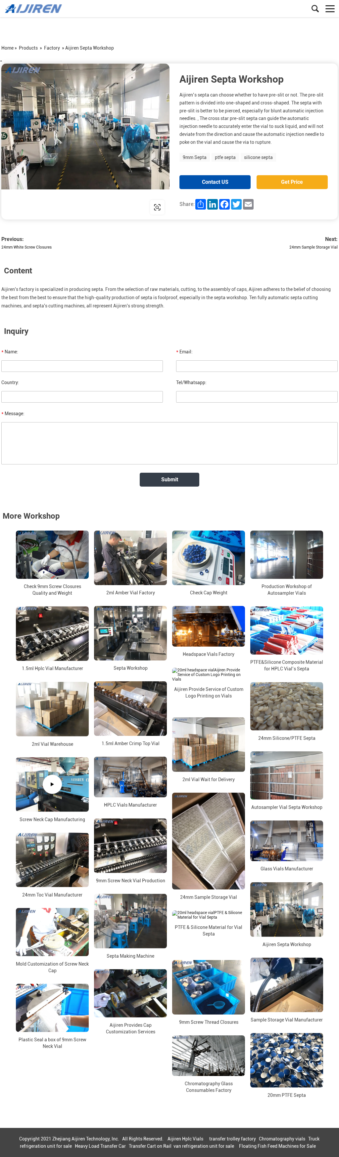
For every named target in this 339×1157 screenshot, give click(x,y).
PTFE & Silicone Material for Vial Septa (208, 931)
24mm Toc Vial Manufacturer (52, 894)
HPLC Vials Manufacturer (130, 805)
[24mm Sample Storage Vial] (208, 840)
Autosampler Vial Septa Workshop (286, 807)
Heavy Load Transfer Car (100, 1146)
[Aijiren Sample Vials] (35, 8)
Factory (52, 48)
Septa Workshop (131, 668)
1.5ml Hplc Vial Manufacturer (52, 668)
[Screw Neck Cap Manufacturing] (52, 784)
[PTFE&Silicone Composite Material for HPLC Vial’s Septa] (286, 630)
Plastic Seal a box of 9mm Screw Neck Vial (52, 1043)
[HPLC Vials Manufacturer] (130, 777)
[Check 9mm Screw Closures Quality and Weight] (52, 555)
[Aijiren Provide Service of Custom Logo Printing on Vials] (208, 674)
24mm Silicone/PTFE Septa (286, 737)
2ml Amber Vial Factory (130, 592)
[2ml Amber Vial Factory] (130, 558)
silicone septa (258, 157)
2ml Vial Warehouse (52, 743)
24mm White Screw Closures (26, 247)
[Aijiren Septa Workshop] (286, 909)
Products (28, 48)
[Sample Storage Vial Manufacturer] (286, 984)
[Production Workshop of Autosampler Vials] (286, 555)
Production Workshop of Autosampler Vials (287, 590)
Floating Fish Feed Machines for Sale (277, 1146)
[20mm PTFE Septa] (286, 1060)
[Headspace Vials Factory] (208, 626)
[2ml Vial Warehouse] (52, 709)
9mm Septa (195, 157)
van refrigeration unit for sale (203, 1146)
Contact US (215, 182)
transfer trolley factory (232, 1138)
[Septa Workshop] (130, 633)
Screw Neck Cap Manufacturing (52, 819)
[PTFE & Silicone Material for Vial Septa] (208, 915)
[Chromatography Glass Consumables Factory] (208, 1055)
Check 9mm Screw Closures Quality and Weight (52, 590)
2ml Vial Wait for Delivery (208, 779)
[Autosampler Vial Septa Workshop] (286, 775)
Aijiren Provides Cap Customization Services (130, 1028)
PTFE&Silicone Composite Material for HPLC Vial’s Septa (286, 665)
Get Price (292, 182)
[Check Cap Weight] (208, 558)
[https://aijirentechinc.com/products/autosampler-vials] (85, 141)
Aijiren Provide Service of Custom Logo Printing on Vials (208, 692)
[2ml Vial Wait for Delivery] (208, 744)
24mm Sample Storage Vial (313, 247)
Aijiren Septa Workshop (287, 944)
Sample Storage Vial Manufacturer (287, 1019)
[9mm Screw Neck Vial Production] (130, 845)
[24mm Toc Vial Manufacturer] (52, 859)
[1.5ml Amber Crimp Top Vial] (130, 708)
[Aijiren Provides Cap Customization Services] (130, 993)
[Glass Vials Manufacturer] (286, 840)
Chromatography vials (282, 1138)
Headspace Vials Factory (208, 654)
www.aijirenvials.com (43, 207)
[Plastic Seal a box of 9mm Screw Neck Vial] (52, 1007)
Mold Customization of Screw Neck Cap (52, 967)
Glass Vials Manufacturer (287, 868)
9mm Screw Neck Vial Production (130, 880)
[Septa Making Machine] (130, 921)
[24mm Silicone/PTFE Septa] (286, 706)
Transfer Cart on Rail (150, 1146)
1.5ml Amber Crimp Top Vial (131, 743)
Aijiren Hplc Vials (185, 1138)
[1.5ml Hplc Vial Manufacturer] (52, 633)
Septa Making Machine (130, 955)
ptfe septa (225, 157)
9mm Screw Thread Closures (208, 1022)
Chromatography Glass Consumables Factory (209, 1087)
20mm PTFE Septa (286, 1094)
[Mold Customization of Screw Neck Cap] (52, 932)
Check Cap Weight (208, 592)
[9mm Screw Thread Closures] (208, 987)
